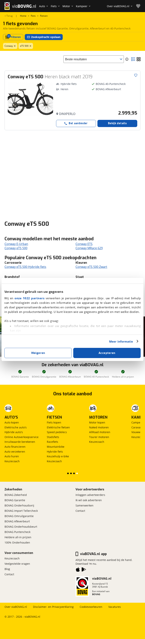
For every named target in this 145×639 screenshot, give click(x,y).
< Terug (9, 15)
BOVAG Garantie (15, 500)
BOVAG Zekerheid (16, 495)
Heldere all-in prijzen (18, 537)
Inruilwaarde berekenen (20, 442)
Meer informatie (121, 341)
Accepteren (107, 353)
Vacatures (114, 607)
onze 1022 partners (29, 298)
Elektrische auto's (16, 427)
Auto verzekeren (15, 451)
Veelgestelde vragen (17, 563)
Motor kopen (97, 422)
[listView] (133, 59)
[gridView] (138, 59)
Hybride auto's (14, 432)
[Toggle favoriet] (135, 75)
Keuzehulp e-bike (58, 456)
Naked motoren (99, 427)
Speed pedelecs (57, 432)
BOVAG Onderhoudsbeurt (21, 526)
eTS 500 (24, 45)
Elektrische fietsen (58, 427)
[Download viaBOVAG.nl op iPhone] (78, 570)
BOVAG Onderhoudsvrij (19, 505)
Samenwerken (84, 505)
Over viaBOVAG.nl (16, 607)
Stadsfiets (53, 437)
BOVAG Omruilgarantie (19, 516)
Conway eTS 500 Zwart (91, 267)
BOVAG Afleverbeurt (17, 521)
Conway (9, 45)
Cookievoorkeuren (91, 607)
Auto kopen (12, 422)
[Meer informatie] (126, 59)
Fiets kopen (54, 422)
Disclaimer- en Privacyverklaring (53, 607)
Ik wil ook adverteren (89, 500)
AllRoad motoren (99, 432)
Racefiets (52, 442)
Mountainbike (55, 446)
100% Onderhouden (17, 542)
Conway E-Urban (16, 244)
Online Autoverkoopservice (22, 437)
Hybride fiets (55, 451)
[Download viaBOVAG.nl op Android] (84, 570)
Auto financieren (15, 446)
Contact (80, 511)
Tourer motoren (99, 437)
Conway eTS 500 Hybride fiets (25, 267)
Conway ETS (84, 244)
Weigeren (38, 353)
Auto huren (12, 456)
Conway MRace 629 (89, 248)
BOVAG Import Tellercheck (21, 511)
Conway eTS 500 (16, 248)
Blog (7, 569)
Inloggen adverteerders (90, 495)
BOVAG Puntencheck (17, 532)
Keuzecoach (12, 461)
